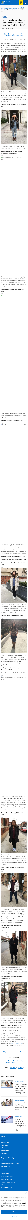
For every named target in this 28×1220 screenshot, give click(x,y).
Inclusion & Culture (7, 1161)
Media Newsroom (7, 1179)
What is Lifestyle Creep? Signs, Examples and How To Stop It (21, 1106)
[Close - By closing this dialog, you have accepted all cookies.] (26, 1193)
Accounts (4, 1140)
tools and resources (16, 1043)
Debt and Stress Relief (14, 7)
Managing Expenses (13, 8)
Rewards (4, 1153)
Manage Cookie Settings (14, 1216)
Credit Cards (5, 1142)
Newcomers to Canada (8, 1182)
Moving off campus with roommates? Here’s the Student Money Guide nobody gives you (21, 1088)
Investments (5, 1150)
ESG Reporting (6, 1166)
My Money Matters (5, 7)
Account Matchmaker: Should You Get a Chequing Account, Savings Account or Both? (21, 1125)
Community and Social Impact (10, 1163)
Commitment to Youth (8, 1169)
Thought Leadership (7, 1176)
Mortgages (5, 1145)
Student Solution (7, 1187)
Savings (20, 1067)
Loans (4, 1148)
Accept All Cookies (14, 1211)
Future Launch (6, 1185)
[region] (14, 1205)
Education (12, 1067)
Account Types (18, 1116)
